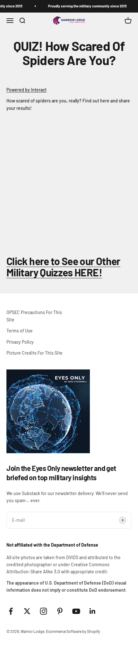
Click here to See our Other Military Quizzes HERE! (63, 266)
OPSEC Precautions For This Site (34, 316)
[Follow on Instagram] (43, 611)
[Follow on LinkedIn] (92, 611)
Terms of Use (19, 330)
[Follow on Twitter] (27, 611)
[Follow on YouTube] (76, 611)
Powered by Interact (26, 89)
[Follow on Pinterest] (60, 611)
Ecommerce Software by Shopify (73, 631)
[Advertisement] (69, 181)
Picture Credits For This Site (34, 353)
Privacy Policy (20, 342)
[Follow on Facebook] (10, 611)
